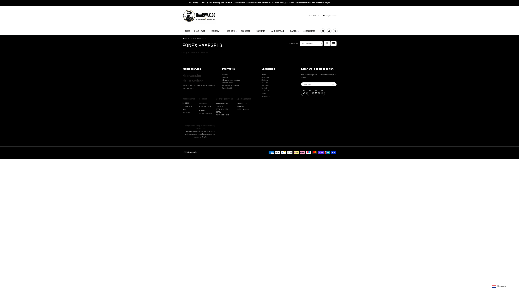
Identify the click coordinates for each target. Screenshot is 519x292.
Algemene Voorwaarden (231, 80)
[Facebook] (310, 93)
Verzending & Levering (230, 85)
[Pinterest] (316, 93)
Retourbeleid (227, 88)
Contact (225, 77)
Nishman (216, 31)
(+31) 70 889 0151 (313, 16)
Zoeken (225, 74)
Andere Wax (277, 31)
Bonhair (261, 31)
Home (187, 31)
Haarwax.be (192, 152)
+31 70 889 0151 (205, 106)
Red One (231, 31)
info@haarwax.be (331, 16)
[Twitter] (304, 93)
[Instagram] (322, 93)
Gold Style (199, 31)
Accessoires (309, 31)
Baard (293, 31)
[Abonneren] (333, 84)
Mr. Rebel (245, 31)
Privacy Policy (227, 83)
